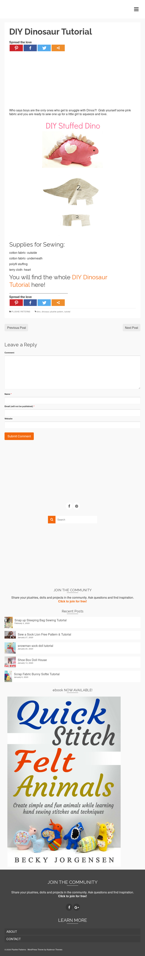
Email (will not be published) (19, 406)
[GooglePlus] (76, 907)
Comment (9, 352)
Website (8, 418)
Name (8, 394)
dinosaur (45, 311)
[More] (58, 48)
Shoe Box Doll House (32, 660)
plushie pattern (56, 311)
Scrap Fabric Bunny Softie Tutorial (37, 674)
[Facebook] (30, 48)
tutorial (67, 311)
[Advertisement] (72, 81)
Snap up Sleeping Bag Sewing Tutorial (41, 620)
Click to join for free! (72, 601)
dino (39, 311)
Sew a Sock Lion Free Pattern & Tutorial (44, 634)
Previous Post (16, 327)
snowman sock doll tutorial (35, 645)
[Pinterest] (16, 48)
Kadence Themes (54, 949)
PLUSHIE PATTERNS (21, 311)
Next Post (131, 327)
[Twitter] (44, 48)
